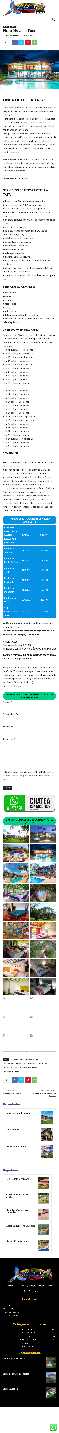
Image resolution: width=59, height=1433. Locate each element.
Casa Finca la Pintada (18, 1113)
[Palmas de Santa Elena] (51, 1362)
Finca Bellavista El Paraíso (16, 1374)
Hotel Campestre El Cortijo (17, 1195)
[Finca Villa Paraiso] (43, 1245)
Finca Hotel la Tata (10, 1067)
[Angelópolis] (47, 1134)
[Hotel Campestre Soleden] (43, 1229)
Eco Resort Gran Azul (18, 1179)
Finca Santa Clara (16, 1146)
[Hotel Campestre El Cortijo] (43, 1198)
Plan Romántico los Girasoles (17, 1211)
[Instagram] (29, 1291)
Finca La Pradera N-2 (12, 1094)
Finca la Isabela (10, 1389)
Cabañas (31, 1063)
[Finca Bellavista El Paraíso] (51, 1377)
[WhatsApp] (34, 42)
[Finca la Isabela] (51, 1392)
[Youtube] (34, 1291)
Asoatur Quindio (12, 35)
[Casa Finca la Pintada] (47, 1117)
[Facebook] (15, 42)
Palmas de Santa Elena (14, 1358)
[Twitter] (21, 42)
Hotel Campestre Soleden (20, 1226)
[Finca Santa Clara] (47, 1151)
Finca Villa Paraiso (16, 1241)
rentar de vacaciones (11, 1071)
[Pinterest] (28, 42)
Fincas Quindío (9, 27)
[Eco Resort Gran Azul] (43, 1183)
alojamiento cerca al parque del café (24, 1059)
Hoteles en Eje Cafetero (28, 1067)
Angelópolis (12, 1129)
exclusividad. (42, 1063)
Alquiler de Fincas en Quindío (14, 1063)
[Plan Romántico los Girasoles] (43, 1214)
